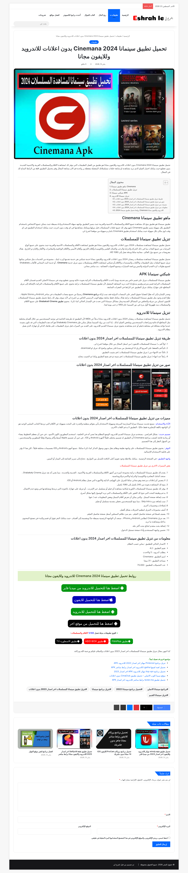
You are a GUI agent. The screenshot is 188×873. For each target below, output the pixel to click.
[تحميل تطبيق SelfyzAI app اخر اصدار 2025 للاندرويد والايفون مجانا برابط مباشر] (74, 739)
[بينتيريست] (136, 707)
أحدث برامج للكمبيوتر (72, 15)
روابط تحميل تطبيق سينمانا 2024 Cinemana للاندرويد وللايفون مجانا (140, 210)
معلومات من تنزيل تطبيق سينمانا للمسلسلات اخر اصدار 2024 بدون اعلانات (141, 207)
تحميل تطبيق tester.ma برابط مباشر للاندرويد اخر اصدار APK (138, 680)
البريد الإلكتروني (163, 826)
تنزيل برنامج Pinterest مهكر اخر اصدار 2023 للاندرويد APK (139, 663)
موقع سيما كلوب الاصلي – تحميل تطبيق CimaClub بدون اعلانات (137, 675)
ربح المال (102, 15)
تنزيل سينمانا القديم (158, 695)
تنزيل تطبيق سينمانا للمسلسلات (124, 190)
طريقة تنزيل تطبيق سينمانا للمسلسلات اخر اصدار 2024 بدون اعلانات (139, 199)
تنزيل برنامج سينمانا (101, 689)
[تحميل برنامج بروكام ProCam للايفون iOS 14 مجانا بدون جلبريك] (113, 739)
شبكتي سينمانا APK (120, 193)
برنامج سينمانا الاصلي (157, 689)
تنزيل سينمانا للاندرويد (120, 196)
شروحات (42, 15)
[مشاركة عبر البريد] (123, 707)
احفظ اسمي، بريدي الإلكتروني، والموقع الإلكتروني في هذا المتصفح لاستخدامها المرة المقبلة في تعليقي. (129, 838)
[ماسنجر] (130, 707)
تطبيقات (114, 15)
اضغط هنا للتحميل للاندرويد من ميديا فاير (91, 588)
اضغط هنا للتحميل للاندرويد (92, 612)
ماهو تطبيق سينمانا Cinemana (123, 186)
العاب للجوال (90, 15)
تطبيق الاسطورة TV (66, 641)
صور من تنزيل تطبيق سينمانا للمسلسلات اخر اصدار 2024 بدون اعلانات (140, 202)
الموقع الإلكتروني (84, 826)
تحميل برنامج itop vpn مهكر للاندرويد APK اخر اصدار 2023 (139, 671)
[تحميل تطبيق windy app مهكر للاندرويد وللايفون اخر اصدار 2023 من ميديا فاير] (152, 739)
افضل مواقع (54, 15)
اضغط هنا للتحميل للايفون (92, 600)
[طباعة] (116, 707)
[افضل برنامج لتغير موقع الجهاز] (35, 739)
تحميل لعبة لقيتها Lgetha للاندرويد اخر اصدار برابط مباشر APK (138, 667)
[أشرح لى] (154, 17)
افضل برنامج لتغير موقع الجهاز (41, 751)
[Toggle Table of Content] (164, 182)
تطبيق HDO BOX (94, 641)
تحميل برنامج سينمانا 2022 (128, 689)
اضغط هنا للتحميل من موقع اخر (92, 624)
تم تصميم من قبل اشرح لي (123, 864)
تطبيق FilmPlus (120, 641)
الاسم (167, 814)
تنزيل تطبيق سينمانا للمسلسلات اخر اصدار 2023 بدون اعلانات (57, 689)
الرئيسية (125, 15)
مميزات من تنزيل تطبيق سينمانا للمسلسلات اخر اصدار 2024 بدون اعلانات (141, 205)
